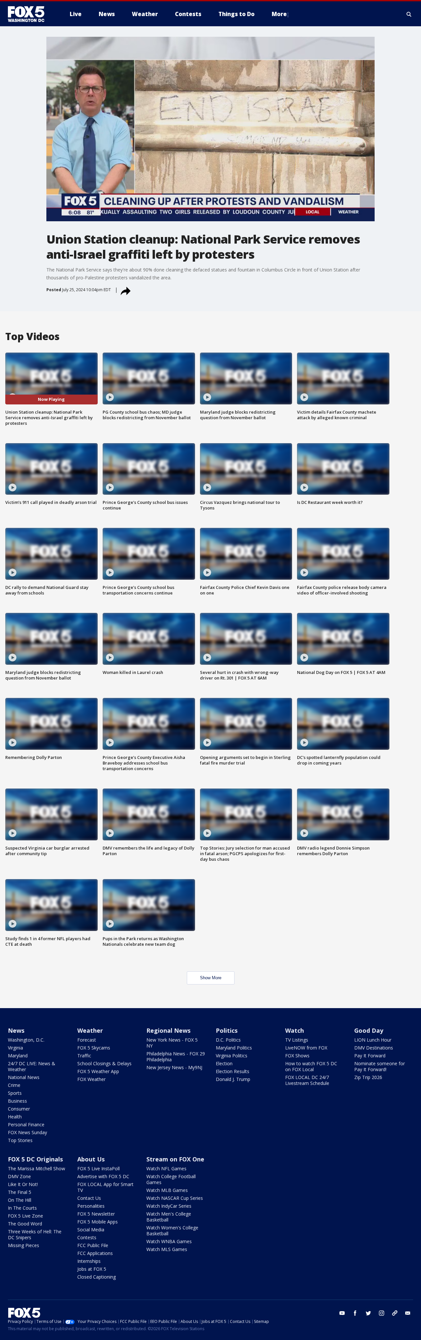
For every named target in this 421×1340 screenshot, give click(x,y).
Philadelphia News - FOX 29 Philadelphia (175, 1056)
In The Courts (22, 1208)
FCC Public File (92, 1245)
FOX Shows (297, 1055)
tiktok (394, 1313)
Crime (14, 1085)
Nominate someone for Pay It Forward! (379, 1066)
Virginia (15, 1048)
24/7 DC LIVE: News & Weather (31, 1066)
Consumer (19, 1109)
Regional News (168, 1030)
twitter (368, 1313)
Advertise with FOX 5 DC (103, 1176)
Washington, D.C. (26, 1040)
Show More (210, 977)
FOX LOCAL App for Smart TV (105, 1187)
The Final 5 (19, 1192)
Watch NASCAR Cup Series (174, 1198)
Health (15, 1116)
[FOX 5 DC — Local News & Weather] (29, 14)
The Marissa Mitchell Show (36, 1168)
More (279, 14)
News (16, 1030)
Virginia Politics (231, 1055)
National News (23, 1077)
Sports (15, 1093)
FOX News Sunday (27, 1132)
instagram (381, 1313)
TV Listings (296, 1040)
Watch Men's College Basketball (168, 1217)
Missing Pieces (23, 1245)
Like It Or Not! (23, 1184)
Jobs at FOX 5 (91, 1269)
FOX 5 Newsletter (96, 1214)
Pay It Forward (369, 1055)
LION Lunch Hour (372, 1040)
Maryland (18, 1055)
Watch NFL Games (166, 1168)
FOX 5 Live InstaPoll (98, 1168)
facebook (355, 1313)
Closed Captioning (96, 1277)
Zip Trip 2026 (368, 1077)
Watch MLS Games (166, 1249)
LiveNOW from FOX (306, 1048)
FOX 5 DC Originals (35, 1159)
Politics (226, 1030)
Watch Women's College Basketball (172, 1230)
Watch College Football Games (171, 1179)
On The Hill (19, 1200)
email (408, 1313)
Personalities (91, 1206)
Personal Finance (26, 1124)
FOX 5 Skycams (93, 1048)
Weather (90, 1030)
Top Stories (20, 1140)
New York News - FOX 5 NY (172, 1043)
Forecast (86, 1040)
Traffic (84, 1055)
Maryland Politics (234, 1048)
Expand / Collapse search (409, 14)
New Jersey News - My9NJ (174, 1067)
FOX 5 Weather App (98, 1071)
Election (224, 1063)
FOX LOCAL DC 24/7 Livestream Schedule (307, 1080)
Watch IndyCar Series (168, 1206)
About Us (91, 1159)
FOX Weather (91, 1079)
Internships (89, 1261)
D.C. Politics (228, 1040)
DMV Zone (19, 1176)
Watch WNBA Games (169, 1241)
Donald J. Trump (233, 1079)
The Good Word (25, 1224)
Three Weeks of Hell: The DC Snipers (35, 1234)
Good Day (368, 1030)
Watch (294, 1030)
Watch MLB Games (167, 1190)
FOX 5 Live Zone (25, 1216)
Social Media (90, 1229)
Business (17, 1101)
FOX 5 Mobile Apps (97, 1222)
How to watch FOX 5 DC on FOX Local (311, 1066)
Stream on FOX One (175, 1159)
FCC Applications (95, 1253)
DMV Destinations (373, 1048)
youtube (342, 1313)
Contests (86, 1237)
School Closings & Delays (104, 1063)
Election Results (232, 1071)
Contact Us (89, 1198)
